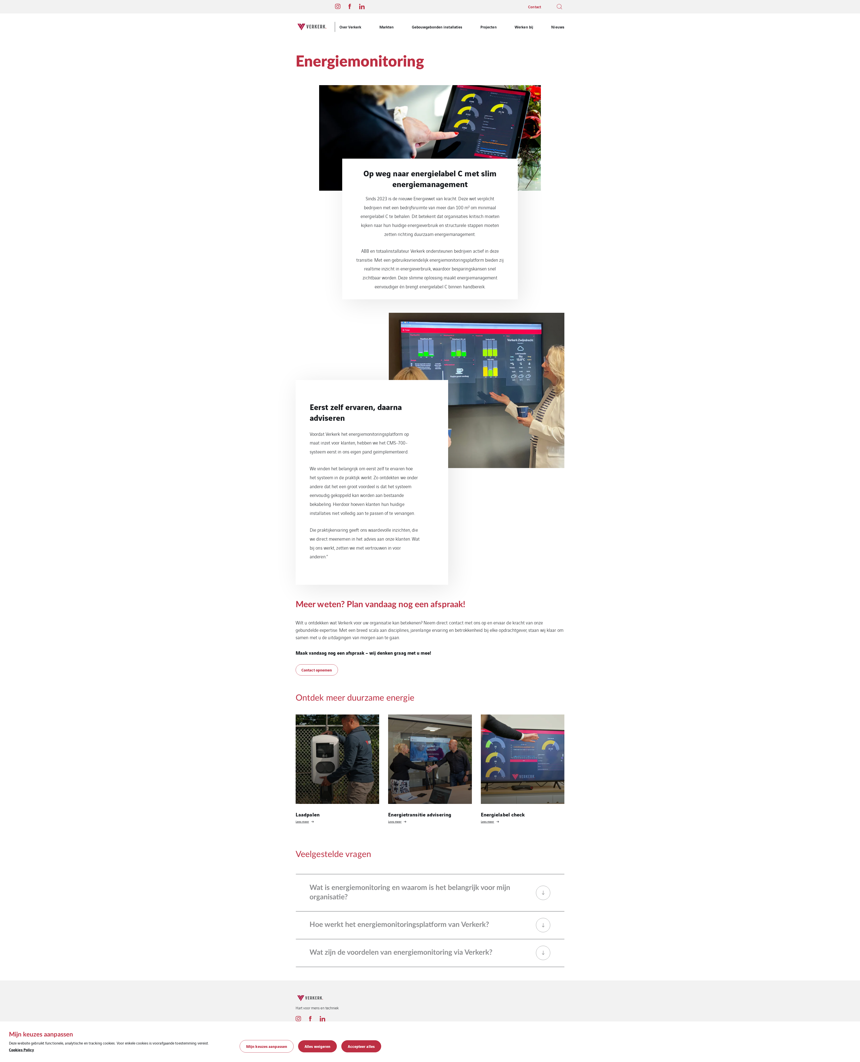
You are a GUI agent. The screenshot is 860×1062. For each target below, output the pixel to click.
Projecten (488, 27)
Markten (386, 27)
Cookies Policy (21, 1049)
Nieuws (557, 27)
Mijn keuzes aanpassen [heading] (41, 1034)
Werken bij (524, 27)
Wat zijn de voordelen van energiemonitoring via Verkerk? (401, 952)
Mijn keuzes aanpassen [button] (266, 1046)
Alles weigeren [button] (317, 1046)
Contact (534, 6)
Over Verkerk (350, 27)
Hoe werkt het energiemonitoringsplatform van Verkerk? (399, 924)
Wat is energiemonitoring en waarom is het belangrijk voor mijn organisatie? (410, 892)
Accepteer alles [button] (361, 1046)
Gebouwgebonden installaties (437, 27)
